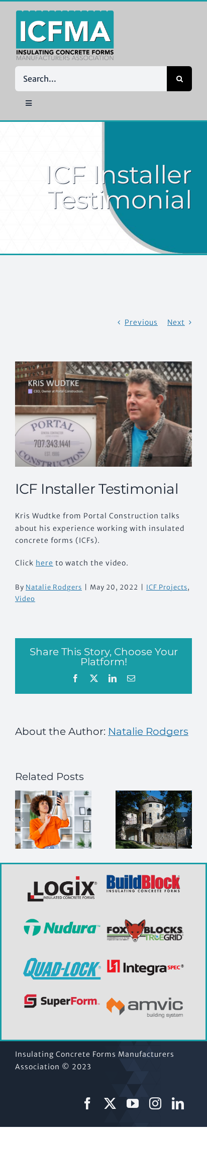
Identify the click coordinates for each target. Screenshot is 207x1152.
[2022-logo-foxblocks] (145, 921)
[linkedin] (178, 1103)
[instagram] (155, 1103)
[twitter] (110, 1103)
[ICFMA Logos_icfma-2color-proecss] (65, 13)
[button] (22, 819)
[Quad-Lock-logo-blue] (62, 961)
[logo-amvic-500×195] (145, 995)
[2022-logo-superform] (62, 995)
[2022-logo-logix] (63, 877)
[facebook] (87, 1103)
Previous (141, 322)
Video (25, 599)
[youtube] (133, 1103)
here (44, 562)
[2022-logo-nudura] (62, 921)
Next (176, 322)
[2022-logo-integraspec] (145, 961)
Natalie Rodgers (54, 587)
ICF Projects (166, 587)
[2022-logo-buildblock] (143, 877)
